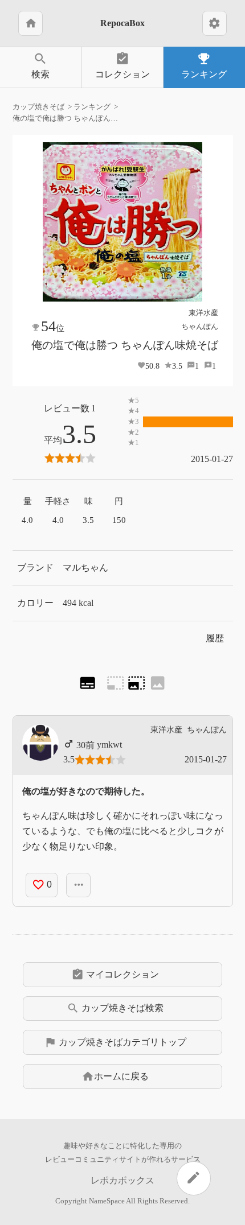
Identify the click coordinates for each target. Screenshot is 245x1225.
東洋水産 (203, 312)
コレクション (122, 65)
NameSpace (107, 1201)
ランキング (204, 65)
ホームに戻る (115, 1076)
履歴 (215, 638)
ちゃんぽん (199, 326)
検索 (40, 65)
